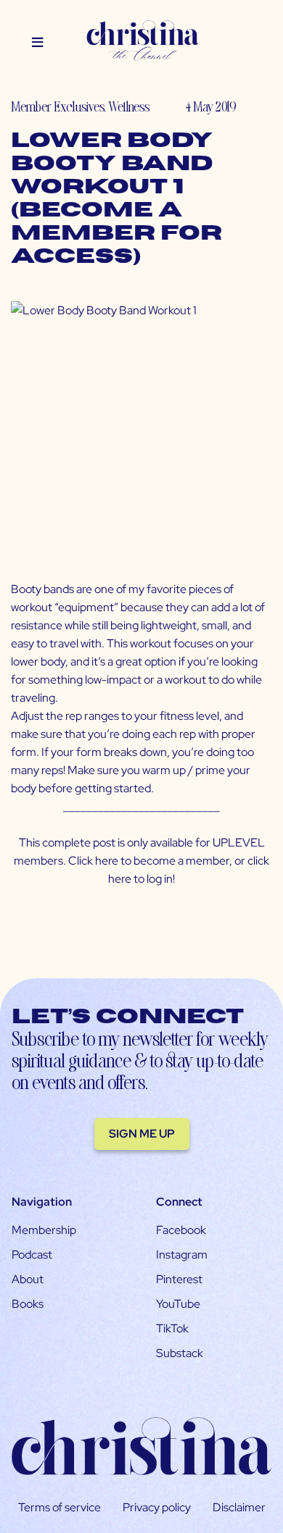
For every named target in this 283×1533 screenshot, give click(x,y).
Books (28, 1303)
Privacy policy (157, 1507)
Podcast (32, 1254)
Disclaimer (239, 1507)
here (106, 860)
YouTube (178, 1303)
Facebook (181, 1230)
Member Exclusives (57, 106)
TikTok (172, 1328)
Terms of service (59, 1507)
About (28, 1279)
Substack (179, 1353)
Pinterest (179, 1279)
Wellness (128, 106)
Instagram (182, 1254)
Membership (44, 1230)
